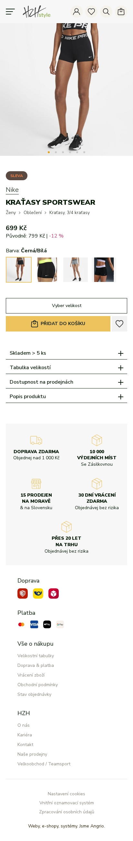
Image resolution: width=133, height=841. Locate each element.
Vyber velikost (66, 306)
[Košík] (121, 11)
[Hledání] (106, 11)
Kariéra (24, 735)
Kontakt (25, 745)
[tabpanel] (66, 89)
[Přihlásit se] (76, 11)
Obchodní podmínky (37, 685)
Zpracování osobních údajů (66, 812)
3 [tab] (63, 152)
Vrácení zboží (31, 675)
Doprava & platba (35, 665)
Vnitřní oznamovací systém (66, 803)
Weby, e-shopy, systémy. (66, 826)
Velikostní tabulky (35, 656)
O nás (23, 725)
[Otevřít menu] (10, 11)
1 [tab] (49, 152)
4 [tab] (70, 152)
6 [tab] (84, 152)
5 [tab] (77, 152)
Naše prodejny (32, 754)
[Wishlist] (91, 11)
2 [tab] (56, 152)
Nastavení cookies (66, 794)
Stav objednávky (34, 694)
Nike (12, 189)
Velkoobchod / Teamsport (43, 764)
